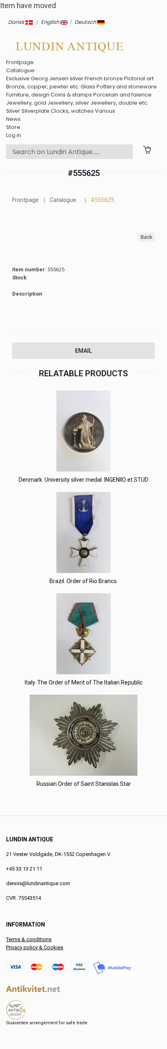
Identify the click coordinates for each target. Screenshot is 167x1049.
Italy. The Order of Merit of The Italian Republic (84, 682)
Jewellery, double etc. (119, 103)
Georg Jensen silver (57, 78)
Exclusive (18, 78)
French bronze (104, 78)
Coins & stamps (71, 95)
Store (13, 127)
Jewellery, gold (26, 103)
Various (105, 111)
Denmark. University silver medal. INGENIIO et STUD (83, 479)
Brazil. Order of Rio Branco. (83, 581)
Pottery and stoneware (126, 86)
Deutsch (86, 22)
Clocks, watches (72, 111)
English (50, 22)
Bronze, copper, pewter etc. (42, 86)
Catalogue (20, 70)
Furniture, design (27, 95)
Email (83, 351)
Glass (88, 86)
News (13, 119)
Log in (13, 135)
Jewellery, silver (68, 103)
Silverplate (35, 111)
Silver (13, 111)
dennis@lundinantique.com (38, 883)
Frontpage (20, 62)
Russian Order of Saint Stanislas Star (83, 784)
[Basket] (147, 149)
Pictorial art (139, 78)
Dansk (17, 22)
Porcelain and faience (122, 95)
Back (146, 237)
